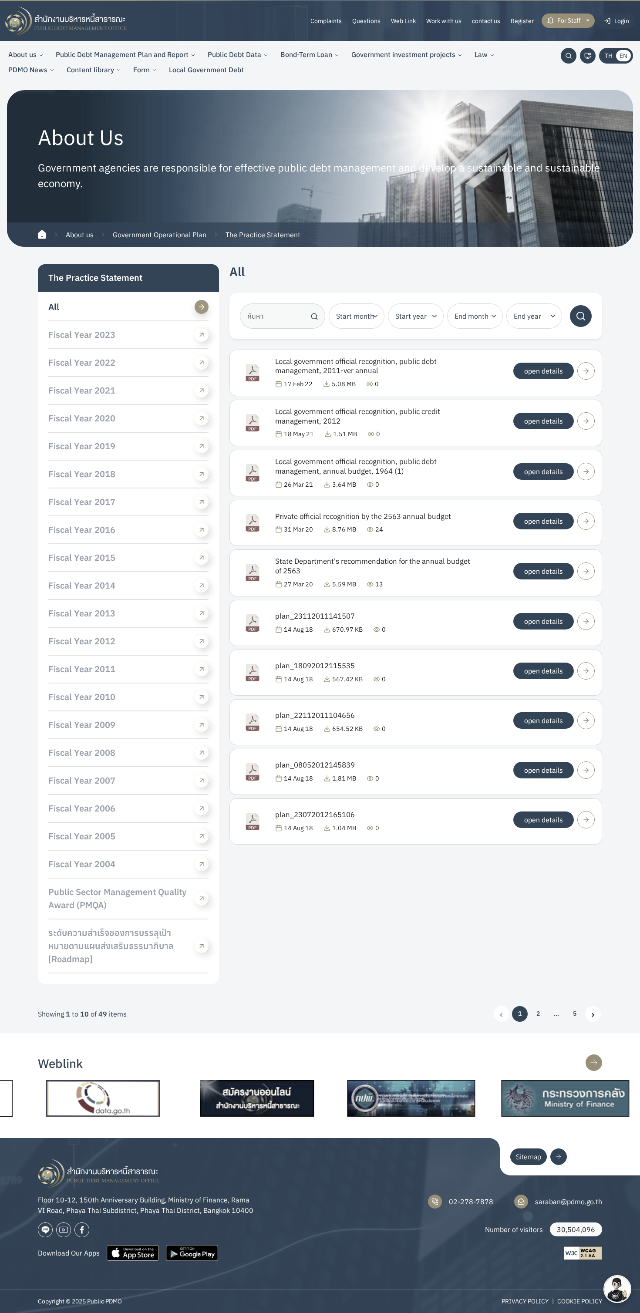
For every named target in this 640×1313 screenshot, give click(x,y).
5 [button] (574, 1013)
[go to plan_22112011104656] (586, 720)
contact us (486, 21)
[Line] (45, 1229)
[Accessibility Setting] (588, 56)
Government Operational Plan (159, 234)
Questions (366, 21)
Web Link (403, 21)
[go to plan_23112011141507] (586, 621)
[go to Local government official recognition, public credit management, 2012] (586, 421)
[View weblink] (594, 1062)
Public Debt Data (234, 54)
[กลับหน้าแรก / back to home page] (42, 234)
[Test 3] (81, 1229)
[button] (556, 1014)
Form (141, 69)
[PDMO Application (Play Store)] (192, 1253)
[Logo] (66, 20)
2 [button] (538, 1013)
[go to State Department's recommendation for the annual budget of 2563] (586, 571)
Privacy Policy (525, 1301)
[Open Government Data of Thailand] (69, 1098)
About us (22, 54)
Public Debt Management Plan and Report (122, 54)
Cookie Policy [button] (579, 1301)
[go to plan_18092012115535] (586, 671)
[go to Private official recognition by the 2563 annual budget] (586, 521)
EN (623, 56)
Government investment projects (403, 54)
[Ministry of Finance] (532, 1098)
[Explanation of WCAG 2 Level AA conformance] (583, 1253)
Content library (90, 69)
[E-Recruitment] (223, 1098)
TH (609, 56)
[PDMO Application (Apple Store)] (133, 1253)
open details (543, 371)
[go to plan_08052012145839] (586, 770)
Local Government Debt (206, 69)
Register (522, 21)
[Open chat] (617, 1289)
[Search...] (568, 56)
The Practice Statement (263, 234)
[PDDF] (378, 1098)
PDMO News (27, 69)
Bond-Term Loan (306, 54)
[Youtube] (63, 1229)
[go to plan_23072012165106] (586, 819)
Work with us (443, 21)
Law (481, 54)
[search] (581, 316)
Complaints (326, 21)
